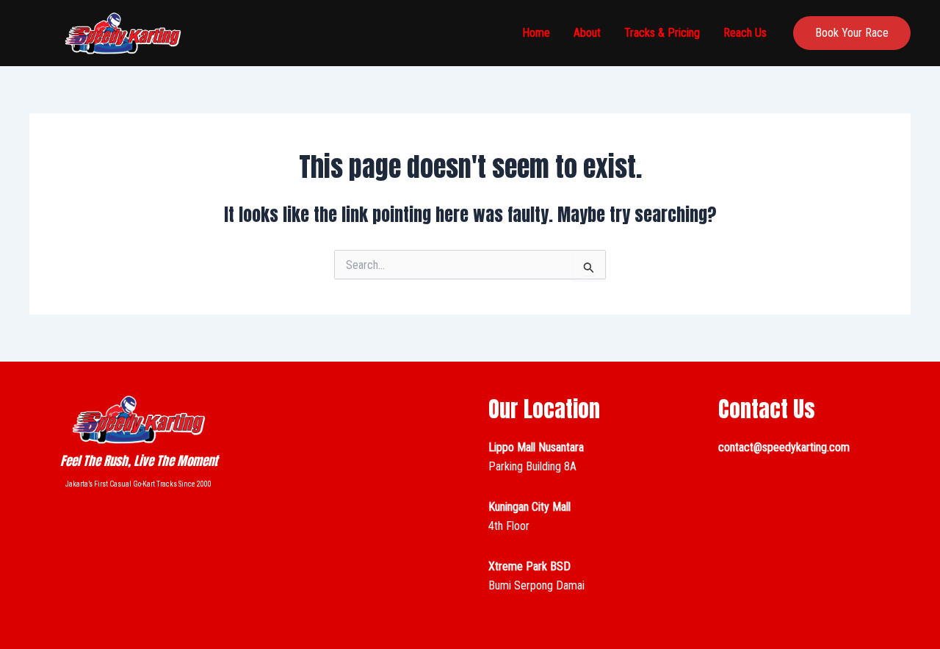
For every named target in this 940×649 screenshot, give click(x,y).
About (587, 33)
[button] (852, 33)
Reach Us (745, 33)
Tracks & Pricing (662, 33)
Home (536, 33)
